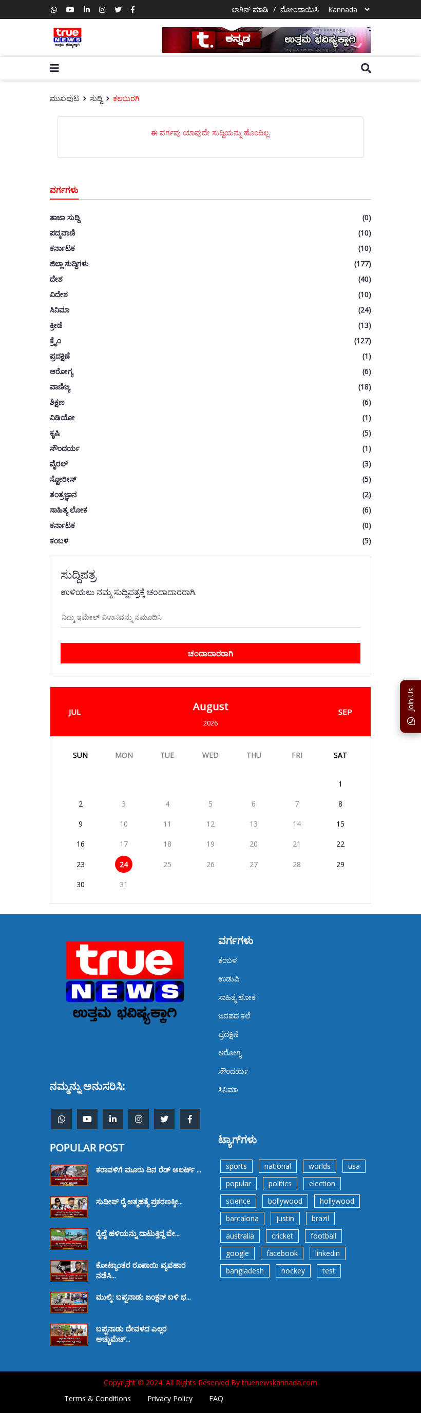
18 (167, 844)
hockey (293, 1270)
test (328, 1270)
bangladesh (245, 1270)
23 (80, 864)
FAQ (216, 1398)
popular (238, 1183)
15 (340, 824)
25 (167, 864)
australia (240, 1236)
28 (297, 864)
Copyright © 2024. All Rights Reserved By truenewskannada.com (210, 1382)
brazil (320, 1218)
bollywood (285, 1201)
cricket (282, 1236)
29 (340, 864)
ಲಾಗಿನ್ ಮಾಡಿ (250, 9)
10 (124, 824)
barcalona (242, 1218)
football (323, 1236)
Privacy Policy (170, 1398)
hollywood (337, 1201)
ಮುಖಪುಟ (64, 98)
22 (340, 844)
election (322, 1183)
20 (254, 844)
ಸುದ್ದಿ (96, 98)
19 (210, 844)
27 (254, 864)
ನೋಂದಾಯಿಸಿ (299, 9)
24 (124, 864)
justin (285, 1218)
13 (254, 824)
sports (236, 1166)
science (238, 1201)
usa (354, 1166)
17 (124, 844)
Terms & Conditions (97, 1398)
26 (210, 864)
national (277, 1166)
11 (167, 824)
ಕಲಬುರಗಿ (126, 98)
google (237, 1253)
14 (297, 824)
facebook (282, 1253)
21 (297, 844)
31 (124, 884)
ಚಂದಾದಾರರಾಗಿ (210, 653)
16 (80, 844)
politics (280, 1183)
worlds (320, 1166)
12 (210, 824)
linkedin (327, 1253)
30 (80, 884)
